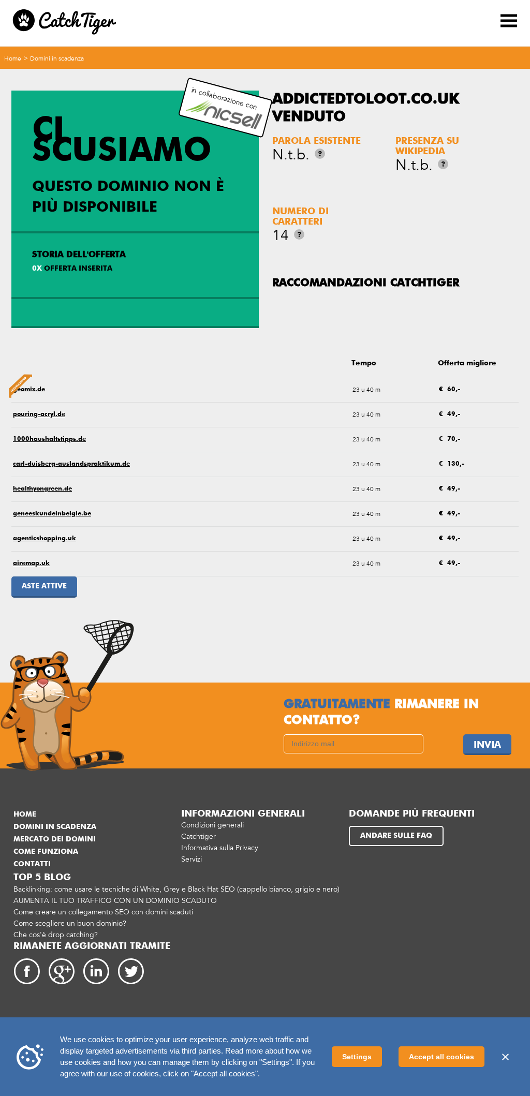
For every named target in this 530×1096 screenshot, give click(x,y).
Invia (487, 745)
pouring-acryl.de (39, 414)
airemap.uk (31, 563)
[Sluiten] (505, 1056)
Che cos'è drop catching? (55, 934)
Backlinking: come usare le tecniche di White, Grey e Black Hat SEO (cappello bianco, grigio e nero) (176, 889)
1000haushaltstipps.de (49, 439)
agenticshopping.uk (44, 539)
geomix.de (29, 390)
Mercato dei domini (54, 839)
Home (12, 58)
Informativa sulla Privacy (219, 847)
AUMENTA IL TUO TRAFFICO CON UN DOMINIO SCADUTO (115, 900)
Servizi (191, 859)
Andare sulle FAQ (396, 835)
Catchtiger (198, 836)
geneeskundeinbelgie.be (52, 514)
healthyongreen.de (42, 489)
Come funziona (45, 851)
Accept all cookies (441, 1057)
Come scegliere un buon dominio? (69, 923)
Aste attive (44, 586)
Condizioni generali (212, 825)
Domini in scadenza (57, 58)
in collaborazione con (224, 98)
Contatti (32, 864)
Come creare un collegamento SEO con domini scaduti (103, 912)
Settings (357, 1057)
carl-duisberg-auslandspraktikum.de (71, 464)
